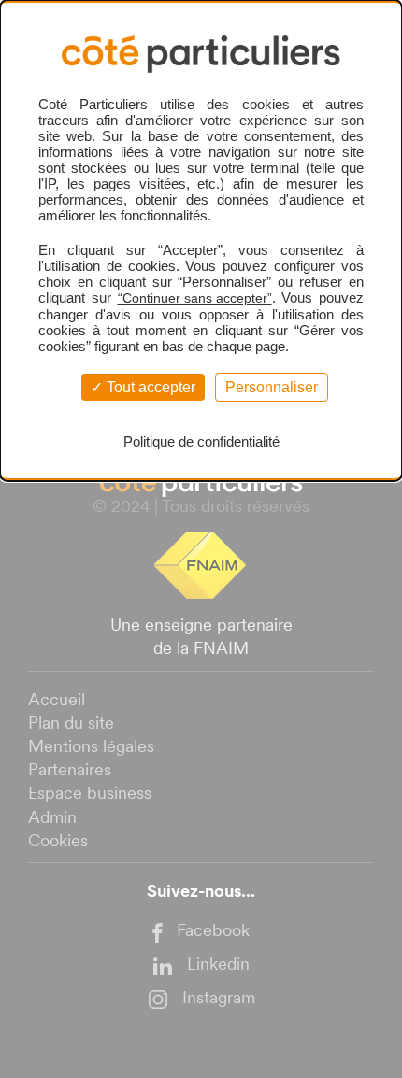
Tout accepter (149, 387)
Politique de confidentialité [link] (201, 441)
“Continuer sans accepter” (195, 298)
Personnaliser (271, 387)
